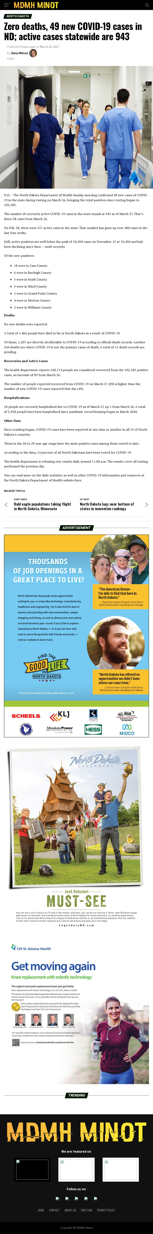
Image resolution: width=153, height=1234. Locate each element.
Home (41, 1210)
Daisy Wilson (19, 53)
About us (70, 1210)
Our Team (86, 1210)
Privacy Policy (106, 1210)
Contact (54, 1210)
